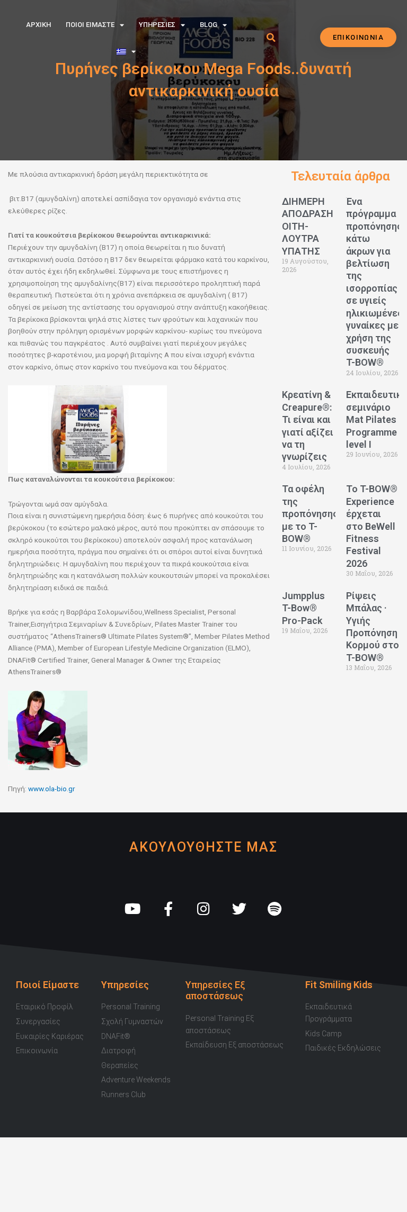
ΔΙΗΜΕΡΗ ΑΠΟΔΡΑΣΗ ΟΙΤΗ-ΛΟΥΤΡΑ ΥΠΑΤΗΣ (307, 226)
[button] (271, 38)
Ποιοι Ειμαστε (90, 25)
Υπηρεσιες (157, 25)
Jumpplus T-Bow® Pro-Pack (303, 608)
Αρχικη (38, 25)
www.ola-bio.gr (51, 788)
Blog (208, 25)
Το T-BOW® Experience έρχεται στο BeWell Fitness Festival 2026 (371, 525)
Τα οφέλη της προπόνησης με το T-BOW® (310, 513)
